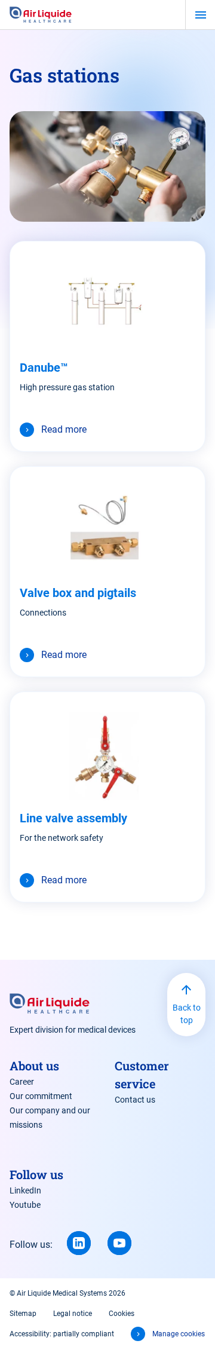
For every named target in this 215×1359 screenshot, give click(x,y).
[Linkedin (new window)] (79, 1243)
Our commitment (41, 1096)
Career (22, 1081)
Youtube (25, 1205)
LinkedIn (25, 1190)
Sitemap (23, 1313)
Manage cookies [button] (178, 1334)
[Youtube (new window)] (119, 1243)
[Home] (41, 15)
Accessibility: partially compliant (62, 1334)
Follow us (36, 1174)
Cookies (121, 1313)
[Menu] (200, 15)
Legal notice (72, 1313)
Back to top (187, 1014)
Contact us (135, 1099)
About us (34, 1065)
